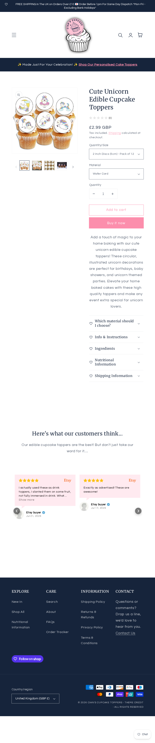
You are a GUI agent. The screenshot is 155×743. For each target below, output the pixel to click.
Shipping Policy (93, 601)
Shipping (115, 133)
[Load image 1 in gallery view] (24, 165)
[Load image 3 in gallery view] (49, 165)
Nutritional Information (21, 624)
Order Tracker (57, 632)
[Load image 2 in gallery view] (37, 165)
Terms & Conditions (89, 640)
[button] (14, 35)
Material (95, 165)
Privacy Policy (92, 627)
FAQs (50, 622)
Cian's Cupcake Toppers (105, 702)
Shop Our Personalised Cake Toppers (108, 64)
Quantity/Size (98, 145)
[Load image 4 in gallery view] (62, 165)
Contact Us (125, 633)
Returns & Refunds (88, 614)
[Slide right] (72, 121)
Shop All (18, 611)
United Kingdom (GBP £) (32, 698)
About (51, 611)
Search (52, 601)
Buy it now (116, 223)
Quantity (95, 184)
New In (17, 601)
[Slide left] (17, 121)
